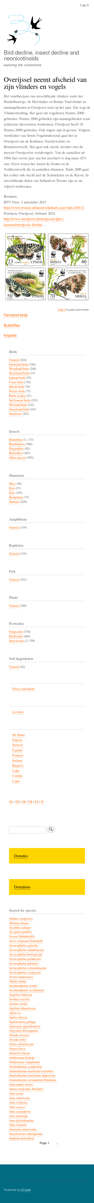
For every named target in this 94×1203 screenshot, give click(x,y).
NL (11, 802)
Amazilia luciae (19, 1053)
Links (16, 771)
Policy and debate (23, 689)
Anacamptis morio (21, 1084)
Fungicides (16, 632)
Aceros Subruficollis (22, 936)
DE (24, 802)
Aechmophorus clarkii (23, 986)
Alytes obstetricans (21, 1044)
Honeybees (16, 439)
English (17, 740)
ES (37, 802)
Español (17, 750)
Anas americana (19, 1098)
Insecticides (17, 641)
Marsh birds (16, 387)
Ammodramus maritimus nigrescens (32, 1075)
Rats (12, 488)
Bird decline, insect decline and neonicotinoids (41, 55)
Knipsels (18, 765)
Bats (12, 493)
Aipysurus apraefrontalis (24, 1026)
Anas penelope (18, 1116)
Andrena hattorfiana (21, 1138)
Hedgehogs (16, 497)
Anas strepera (18, 1125)
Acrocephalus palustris (23, 963)
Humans (14, 502)
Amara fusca (17, 1048)
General (14, 360)
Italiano (17, 760)
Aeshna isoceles (19, 999)
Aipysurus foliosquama (23, 1030)
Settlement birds (19, 400)
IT (42, 802)
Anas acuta (16, 1093)
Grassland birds (19, 409)
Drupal (26, 1189)
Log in (84, 5)
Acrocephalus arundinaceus (26, 950)
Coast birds (16, 382)
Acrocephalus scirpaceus (25, 972)
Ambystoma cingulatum (24, 1062)
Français (17, 755)
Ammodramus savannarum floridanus (32, 1080)
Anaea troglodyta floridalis (26, 1089)
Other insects (17, 457)
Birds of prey (17, 396)
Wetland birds (18, 405)
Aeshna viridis (18, 1004)
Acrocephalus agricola (23, 945)
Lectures (18, 712)
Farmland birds (16, 314)
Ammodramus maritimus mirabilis (31, 1071)
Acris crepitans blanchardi (26, 941)
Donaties (21, 855)
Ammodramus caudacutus (25, 1066)
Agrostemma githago (22, 1022)
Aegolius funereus (20, 995)
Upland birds (17, 378)
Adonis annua (17, 981)
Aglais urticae (18, 1017)
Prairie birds (17, 391)
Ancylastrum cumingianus (26, 1134)
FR (31, 802)
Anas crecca (17, 1107)
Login (16, 781)
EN (18, 802)
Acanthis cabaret (20, 927)
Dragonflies (16, 448)
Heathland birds (19, 373)
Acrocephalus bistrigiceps (25, 954)
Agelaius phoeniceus (22, 1008)
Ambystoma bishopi (22, 1057)
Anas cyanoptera (19, 1111)
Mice (12, 484)
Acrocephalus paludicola (25, 959)
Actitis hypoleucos (21, 977)
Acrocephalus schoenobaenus (27, 968)
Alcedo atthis (17, 1039)
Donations (22, 886)
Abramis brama (19, 923)
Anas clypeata (18, 1102)
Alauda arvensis (19, 1035)
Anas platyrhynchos (21, 1120)
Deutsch (17, 745)
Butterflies (12, 325)
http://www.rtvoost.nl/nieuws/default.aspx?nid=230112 (44, 207)
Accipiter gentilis (20, 932)
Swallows (15, 414)
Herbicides (16, 636)
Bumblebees (17, 444)
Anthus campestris (21, 918)
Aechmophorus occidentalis (27, 990)
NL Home (18, 735)
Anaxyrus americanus (23, 1129)
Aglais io (15, 1013)
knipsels (10, 335)
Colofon (17, 776)
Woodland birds (19, 369)
